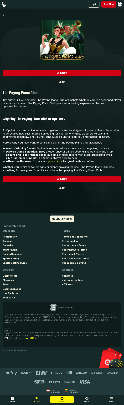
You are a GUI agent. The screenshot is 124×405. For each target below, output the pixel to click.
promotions (55, 161)
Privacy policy (70, 241)
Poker (6, 284)
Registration (10, 236)
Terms (66, 230)
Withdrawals (10, 249)
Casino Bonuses (12, 254)
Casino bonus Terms (74, 245)
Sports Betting (11, 258)
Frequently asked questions (14, 228)
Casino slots (10, 275)
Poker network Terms (74, 249)
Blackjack (8, 280)
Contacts (67, 275)
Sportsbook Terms (73, 254)
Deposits (8, 245)
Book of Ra (9, 297)
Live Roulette (10, 293)
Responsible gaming (74, 262)
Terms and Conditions (75, 236)
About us (67, 269)
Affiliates (67, 284)
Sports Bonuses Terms (75, 258)
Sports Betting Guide (15, 262)
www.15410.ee (30, 338)
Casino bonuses (12, 289)
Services (8, 269)
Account (8, 241)
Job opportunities (72, 280)
